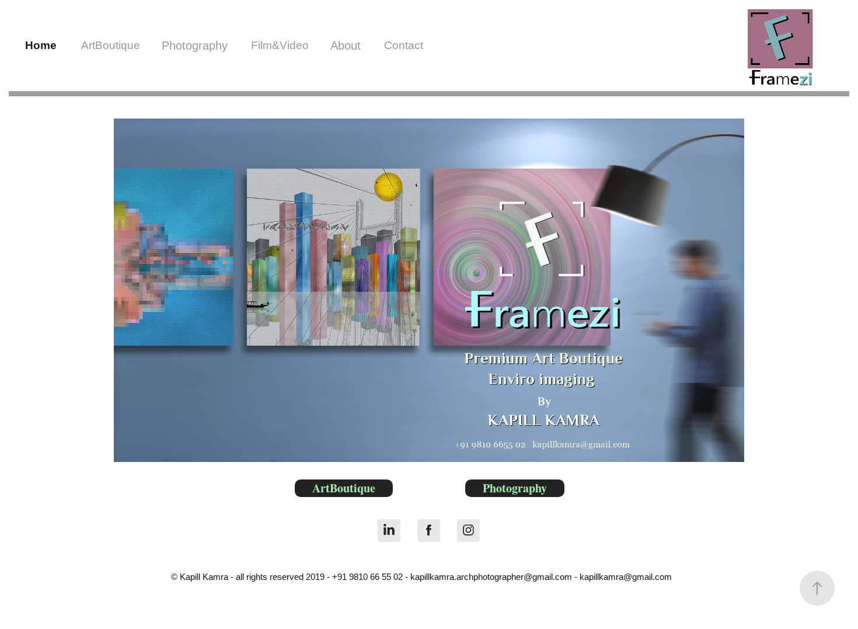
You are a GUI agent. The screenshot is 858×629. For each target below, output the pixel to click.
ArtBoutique (110, 45)
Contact (403, 45)
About (345, 45)
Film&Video (280, 45)
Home (41, 45)
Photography (195, 45)
